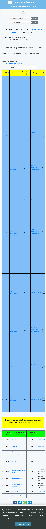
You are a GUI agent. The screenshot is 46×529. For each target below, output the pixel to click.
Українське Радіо (17, 478)
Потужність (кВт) (25, 73)
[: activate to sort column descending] (2, 433)
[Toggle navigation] (23, 12)
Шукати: (13, 67)
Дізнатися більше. (34, 518)
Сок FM (14, 439)
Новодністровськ (36, 96)
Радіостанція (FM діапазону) (19, 433)
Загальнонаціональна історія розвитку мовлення (23, 53)
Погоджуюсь (23, 524)
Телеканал (15, 73)
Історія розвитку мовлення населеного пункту (22, 47)
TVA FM (14, 446)
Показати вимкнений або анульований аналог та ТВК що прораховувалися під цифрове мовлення (23, 422)
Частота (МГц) (7, 433)
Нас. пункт (36, 73)
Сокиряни (40, 462)
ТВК (6, 73)
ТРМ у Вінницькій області (12, 63)
